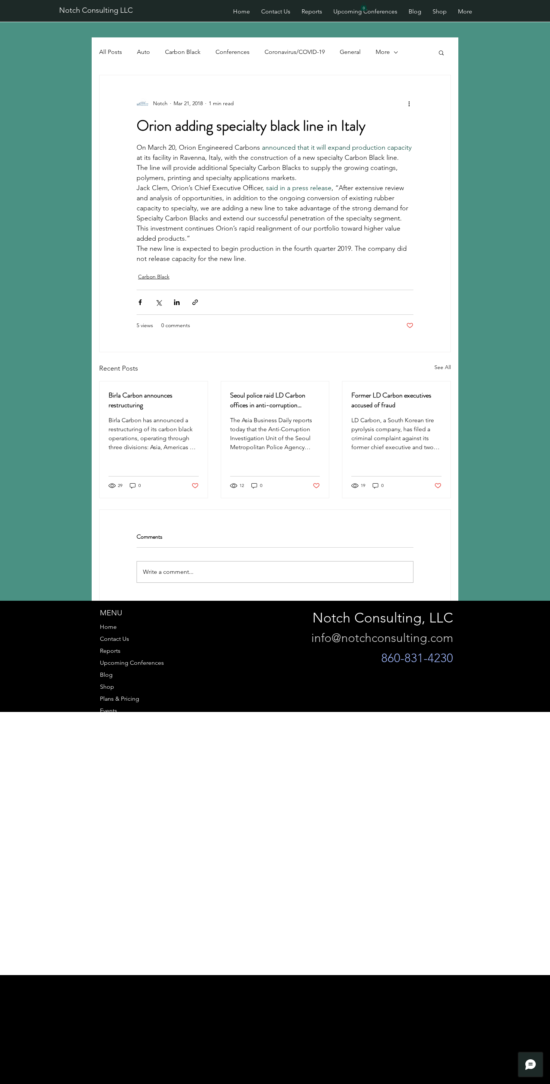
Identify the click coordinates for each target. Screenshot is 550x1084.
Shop (107, 686)
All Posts (110, 51)
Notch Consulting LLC (96, 10)
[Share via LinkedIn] (176, 302)
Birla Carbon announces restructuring (140, 400)
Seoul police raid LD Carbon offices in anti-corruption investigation (267, 400)
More (383, 51)
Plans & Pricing (119, 698)
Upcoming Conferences (132, 662)
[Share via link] (195, 302)
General (350, 51)
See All (442, 367)
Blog (106, 674)
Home (108, 626)
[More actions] (408, 103)
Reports (110, 650)
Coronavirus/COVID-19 (295, 51)
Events (108, 710)
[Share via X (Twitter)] (158, 302)
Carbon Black (183, 51)
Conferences (233, 51)
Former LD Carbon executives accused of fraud (391, 400)
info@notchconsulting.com (382, 638)
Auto (143, 51)
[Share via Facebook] (140, 302)
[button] (363, 7)
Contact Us (114, 638)
